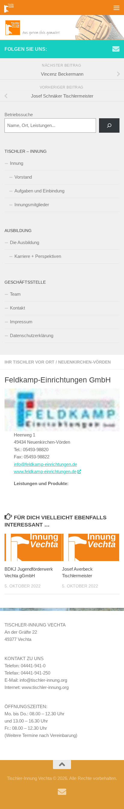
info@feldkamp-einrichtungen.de (45, 464)
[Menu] (116, 7)
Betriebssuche (19, 114)
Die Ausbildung (24, 242)
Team (15, 294)
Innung (16, 163)
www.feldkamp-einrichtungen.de (45, 471)
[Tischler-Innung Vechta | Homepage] (10, 7)
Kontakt (17, 307)
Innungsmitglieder (31, 204)
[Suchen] (109, 125)
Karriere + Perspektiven (37, 256)
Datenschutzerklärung (31, 335)
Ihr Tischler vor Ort (29, 362)
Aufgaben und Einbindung (39, 190)
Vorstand (23, 177)
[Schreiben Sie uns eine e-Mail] (115, 49)
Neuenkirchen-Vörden (84, 362)
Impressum (21, 321)
